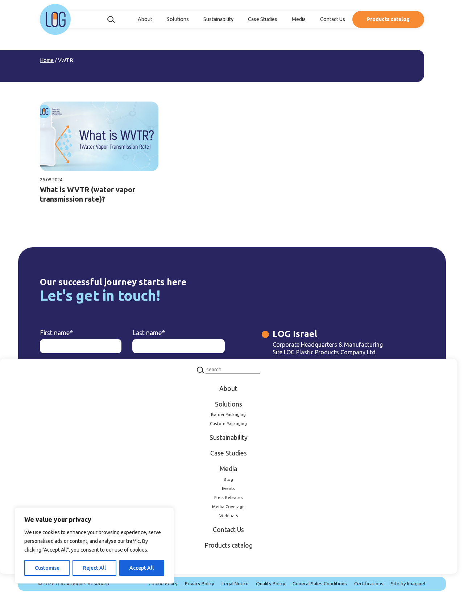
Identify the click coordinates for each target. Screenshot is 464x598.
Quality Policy (270, 583)
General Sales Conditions (320, 583)
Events (228, 488)
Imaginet (416, 583)
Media (299, 19)
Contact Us (332, 19)
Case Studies (262, 19)
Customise (47, 568)
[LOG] (55, 19)
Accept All (141, 568)
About (145, 19)
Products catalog (388, 19)
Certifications (369, 583)
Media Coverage (228, 506)
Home (47, 60)
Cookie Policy (163, 583)
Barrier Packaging (228, 414)
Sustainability (218, 19)
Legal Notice (235, 583)
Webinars (228, 515)
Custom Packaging (228, 423)
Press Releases (228, 497)
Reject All (94, 568)
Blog (228, 479)
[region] (94, 545)
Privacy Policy (199, 583)
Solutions (178, 19)
